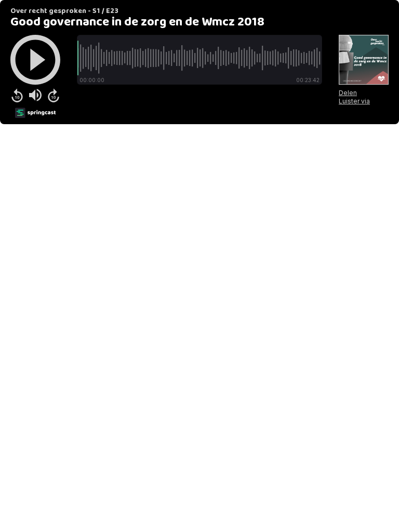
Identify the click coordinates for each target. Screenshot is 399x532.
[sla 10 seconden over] (53, 95)
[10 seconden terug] (17, 95)
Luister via (354, 101)
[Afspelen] (35, 60)
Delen (348, 93)
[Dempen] (35, 95)
